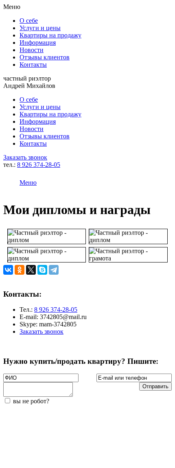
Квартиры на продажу (50, 35)
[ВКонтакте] (8, 270)
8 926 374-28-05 (38, 164)
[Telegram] (54, 270)
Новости (32, 49)
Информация (38, 42)
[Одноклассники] (19, 270)
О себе (29, 20)
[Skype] (42, 270)
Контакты (33, 64)
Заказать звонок (25, 157)
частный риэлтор (29, 82)
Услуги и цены (40, 27)
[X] (31, 270)
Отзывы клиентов (45, 57)
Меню (28, 182)
